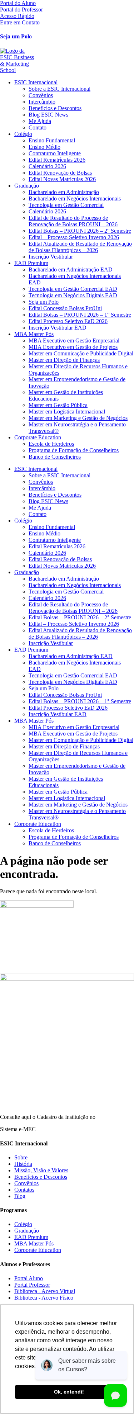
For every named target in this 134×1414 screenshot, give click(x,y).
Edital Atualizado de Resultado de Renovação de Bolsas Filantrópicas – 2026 (80, 247)
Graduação (26, 186)
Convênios (41, 95)
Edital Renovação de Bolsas (60, 173)
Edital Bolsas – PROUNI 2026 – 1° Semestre (80, 315)
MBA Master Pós (34, 334)
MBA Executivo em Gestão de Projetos (73, 347)
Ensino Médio (44, 147)
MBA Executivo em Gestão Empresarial (74, 340)
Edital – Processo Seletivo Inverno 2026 (74, 237)
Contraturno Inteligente (55, 153)
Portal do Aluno (18, 3)
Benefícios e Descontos (55, 108)
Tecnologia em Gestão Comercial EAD (73, 289)
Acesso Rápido (17, 16)
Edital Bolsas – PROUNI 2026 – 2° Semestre (80, 231)
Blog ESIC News (48, 115)
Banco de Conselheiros (55, 457)
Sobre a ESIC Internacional (59, 89)
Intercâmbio (42, 102)
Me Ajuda (40, 121)
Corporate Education (37, 437)
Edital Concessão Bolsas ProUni (65, 308)
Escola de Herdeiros (51, 444)
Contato (37, 127)
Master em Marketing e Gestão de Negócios (78, 418)
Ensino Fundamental (52, 140)
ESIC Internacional (36, 82)
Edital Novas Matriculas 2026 (62, 179)
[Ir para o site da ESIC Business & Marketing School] (67, 61)
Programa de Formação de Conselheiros (74, 450)
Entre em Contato (20, 22)
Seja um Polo (16, 36)
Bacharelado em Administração (64, 192)
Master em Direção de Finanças (64, 360)
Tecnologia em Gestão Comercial (66, 205)
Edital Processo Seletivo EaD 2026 (68, 321)
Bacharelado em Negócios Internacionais (75, 198)
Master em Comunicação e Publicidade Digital (81, 353)
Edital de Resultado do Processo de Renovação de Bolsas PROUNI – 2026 (73, 221)
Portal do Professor (21, 9)
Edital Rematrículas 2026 (57, 160)
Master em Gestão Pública (58, 405)
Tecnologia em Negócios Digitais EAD (73, 295)
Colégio (23, 134)
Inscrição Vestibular (51, 257)
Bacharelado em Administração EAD (71, 269)
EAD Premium (31, 263)
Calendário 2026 (47, 166)
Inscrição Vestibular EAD (57, 328)
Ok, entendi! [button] (69, 1392)
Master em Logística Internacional (67, 411)
